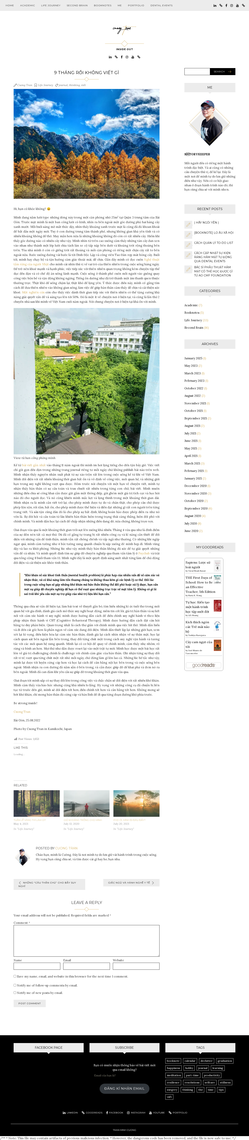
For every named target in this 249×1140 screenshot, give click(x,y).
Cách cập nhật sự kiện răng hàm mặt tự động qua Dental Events (213, 257)
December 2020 (195, 486)
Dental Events (162, 5)
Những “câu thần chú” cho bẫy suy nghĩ (47, 884)
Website (118, 960)
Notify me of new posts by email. (40, 993)
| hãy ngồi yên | (206, 222)
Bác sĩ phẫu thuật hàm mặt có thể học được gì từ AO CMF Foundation (213, 271)
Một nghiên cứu (33, 292)
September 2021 (195, 418)
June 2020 (191, 531)
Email (67, 960)
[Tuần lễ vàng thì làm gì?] (37, 804)
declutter (207, 1061)
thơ (200, 1089)
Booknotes (102, 5)
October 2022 (193, 388)
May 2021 (190, 448)
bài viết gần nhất (34, 465)
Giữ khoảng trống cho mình (83, 820)
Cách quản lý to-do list (213, 243)
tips (221, 1089)
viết (83, 85)
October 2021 (193, 411)
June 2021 (190, 441)
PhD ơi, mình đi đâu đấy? (129, 820)
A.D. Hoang (193, 615)
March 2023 (192, 373)
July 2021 (190, 433)
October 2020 (193, 501)
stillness (225, 1082)
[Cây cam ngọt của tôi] (217, 645)
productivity (212, 1075)
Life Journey (50, 5)
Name (18, 960)
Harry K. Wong (195, 595)
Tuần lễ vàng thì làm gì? (30, 820)
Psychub (144, 553)
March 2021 (192, 463)
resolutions (192, 1082)
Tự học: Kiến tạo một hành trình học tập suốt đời (198, 607)
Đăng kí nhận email (124, 1088)
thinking (74, 85)
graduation (225, 1061)
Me (120, 5)
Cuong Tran (24, 85)
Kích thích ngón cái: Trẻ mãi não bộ (198, 626)
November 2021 (195, 403)
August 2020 (192, 516)
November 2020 (195, 493)
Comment (22, 923)
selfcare (210, 1082)
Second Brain (77, 5)
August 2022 (192, 396)
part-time (192, 1075)
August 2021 (192, 426)
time (211, 1089)
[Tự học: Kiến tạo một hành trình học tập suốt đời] (217, 605)
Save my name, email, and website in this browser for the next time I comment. (72, 976)
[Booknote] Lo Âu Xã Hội (214, 232)
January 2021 (193, 478)
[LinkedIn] (214, 5)
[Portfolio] (243, 5)
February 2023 (194, 381)
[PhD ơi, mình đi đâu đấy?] (136, 804)
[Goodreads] (221, 5)
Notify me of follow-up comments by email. (47, 985)
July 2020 (190, 523)
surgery (172, 1089)
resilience (173, 1082)
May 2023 (191, 366)
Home (10, 5)
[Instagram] (231, 5)
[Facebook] (226, 5)
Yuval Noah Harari (197, 571)
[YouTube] (237, 5)
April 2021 (190, 456)
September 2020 (196, 508)
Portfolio (136, 5)
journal (63, 85)
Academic (27, 5)
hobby (189, 1068)
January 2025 (193, 358)
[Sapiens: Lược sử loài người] (217, 565)
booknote (173, 1061)
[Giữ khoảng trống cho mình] (87, 804)
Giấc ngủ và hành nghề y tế (129, 882)
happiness (173, 1068)
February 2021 (194, 471)
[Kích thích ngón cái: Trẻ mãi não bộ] (217, 625)
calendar (190, 1061)
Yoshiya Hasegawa (197, 635)
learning (217, 1068)
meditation (174, 1075)
